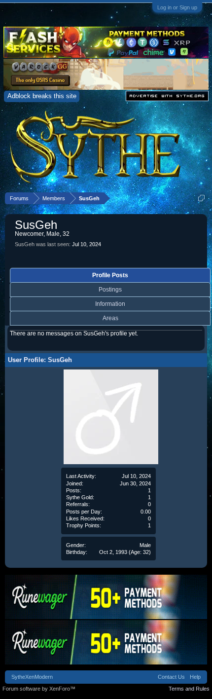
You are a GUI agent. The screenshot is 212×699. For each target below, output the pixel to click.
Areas (110, 318)
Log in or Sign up (177, 7)
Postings (110, 289)
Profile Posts (110, 275)
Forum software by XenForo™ (38, 689)
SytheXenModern (32, 677)
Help (195, 677)
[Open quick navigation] (201, 198)
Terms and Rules (189, 689)
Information (110, 303)
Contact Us (171, 677)
